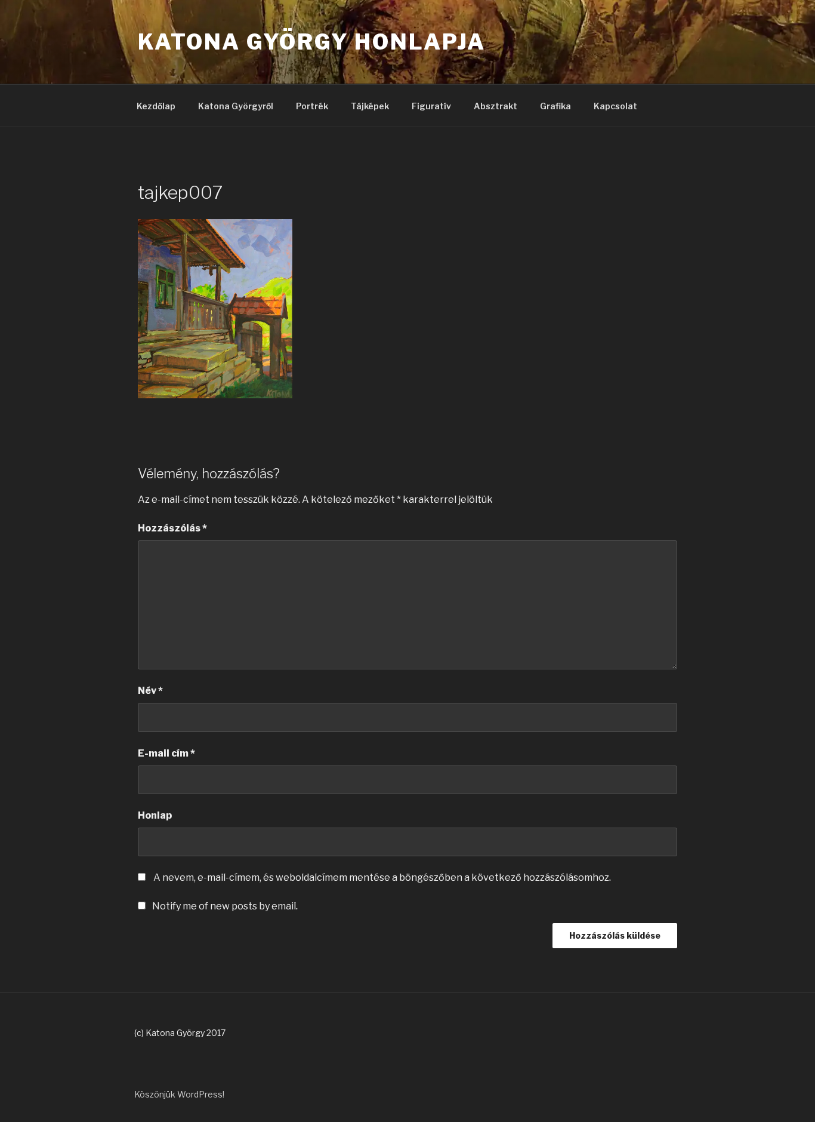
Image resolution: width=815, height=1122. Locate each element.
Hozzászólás (172, 528)
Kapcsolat (615, 106)
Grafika (555, 106)
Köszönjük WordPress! (179, 1094)
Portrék (312, 106)
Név (150, 690)
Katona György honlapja (312, 42)
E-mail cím (166, 753)
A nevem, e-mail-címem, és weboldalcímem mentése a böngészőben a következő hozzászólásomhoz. (382, 877)
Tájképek (370, 106)
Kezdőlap (156, 106)
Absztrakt (495, 106)
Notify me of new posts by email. (225, 906)
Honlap (155, 815)
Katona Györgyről (235, 106)
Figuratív (431, 106)
